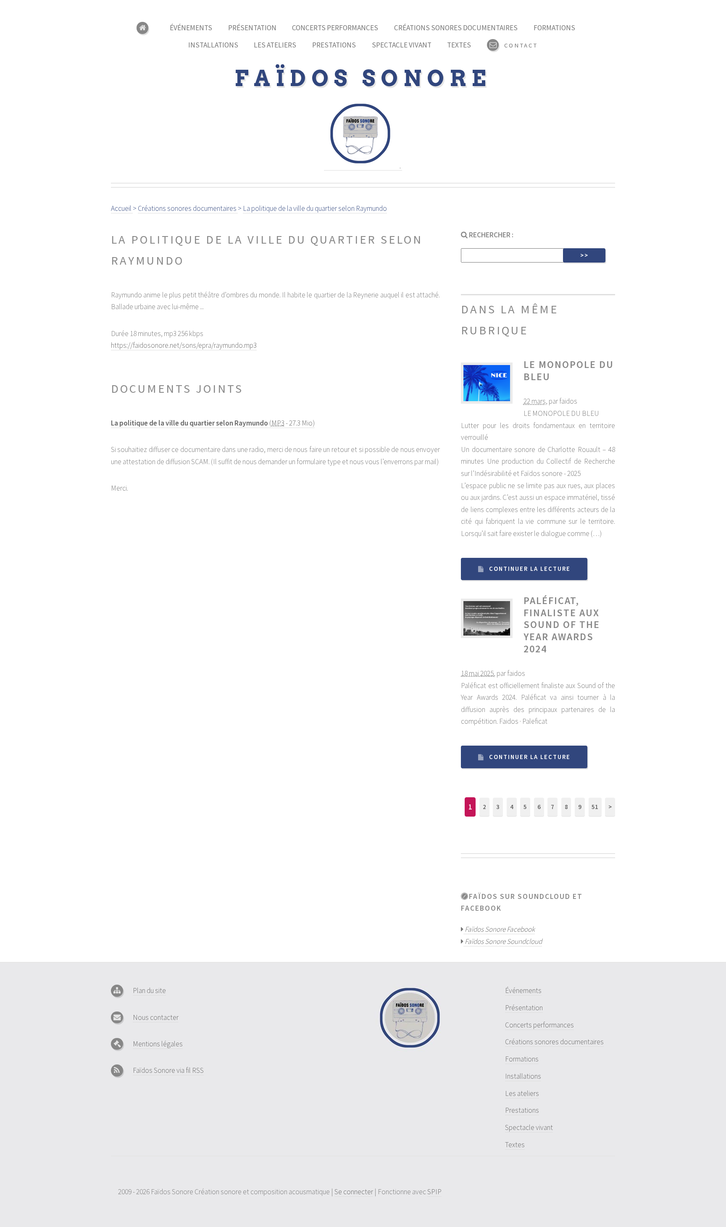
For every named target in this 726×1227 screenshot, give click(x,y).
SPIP (434, 1191)
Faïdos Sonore (363, 78)
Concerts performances (335, 27)
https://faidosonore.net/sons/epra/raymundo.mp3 (184, 345)
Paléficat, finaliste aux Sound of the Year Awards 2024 (561, 624)
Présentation (252, 27)
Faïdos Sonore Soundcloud (502, 941)
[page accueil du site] (145, 28)
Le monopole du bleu (568, 370)
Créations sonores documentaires (456, 27)
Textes (459, 45)
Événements (191, 27)
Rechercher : (490, 234)
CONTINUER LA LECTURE (530, 569)
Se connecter (353, 1191)
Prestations (334, 45)
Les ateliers (275, 45)
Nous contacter (156, 1017)
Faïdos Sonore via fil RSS (168, 1070)
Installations (213, 45)
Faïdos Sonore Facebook (499, 929)
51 (595, 807)
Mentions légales (158, 1043)
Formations (554, 27)
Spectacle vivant (401, 45)
